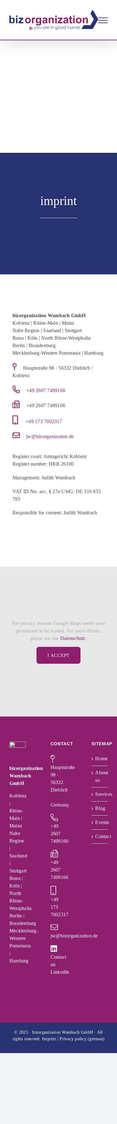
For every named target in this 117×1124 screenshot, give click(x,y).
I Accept (58, 655)
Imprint (49, 1039)
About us (100, 776)
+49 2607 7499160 (45, 390)
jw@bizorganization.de (50, 436)
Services (100, 794)
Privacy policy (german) (82, 1039)
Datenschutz (72, 638)
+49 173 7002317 (44, 421)
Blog (100, 808)
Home (100, 758)
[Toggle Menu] (103, 20)
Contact (100, 836)
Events (100, 822)
